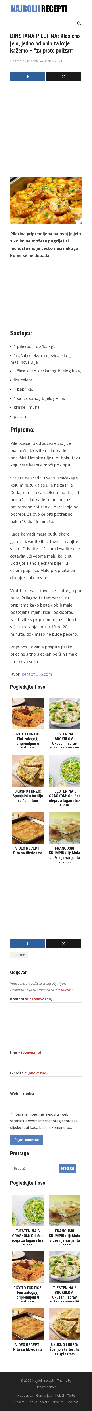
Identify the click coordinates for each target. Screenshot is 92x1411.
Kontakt (72, 1402)
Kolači (59, 1395)
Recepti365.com (37, 674)
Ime (25, 1052)
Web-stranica (22, 1093)
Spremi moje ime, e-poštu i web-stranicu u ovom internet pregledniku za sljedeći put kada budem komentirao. (44, 1121)
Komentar (31, 998)
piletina (20, 955)
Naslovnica (25, 1395)
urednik (32, 61)
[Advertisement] (46, 130)
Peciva (32, 1402)
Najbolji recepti (43, 1380)
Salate (44, 1402)
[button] (73, 23)
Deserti (19, 1402)
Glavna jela (44, 1395)
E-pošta (29, 1073)
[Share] (27, 76)
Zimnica (58, 1402)
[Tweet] (63, 76)
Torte (71, 1395)
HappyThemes (46, 1387)
